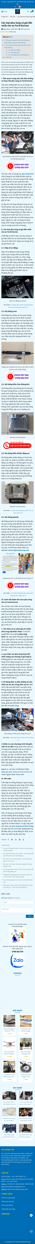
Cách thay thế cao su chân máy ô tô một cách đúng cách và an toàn (25, 1120)
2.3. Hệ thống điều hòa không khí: (18, 55)
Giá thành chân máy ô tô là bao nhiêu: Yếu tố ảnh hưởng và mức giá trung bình (26, 1136)
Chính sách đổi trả (7, 1205)
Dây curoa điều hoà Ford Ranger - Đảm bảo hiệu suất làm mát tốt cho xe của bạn (9, 1053)
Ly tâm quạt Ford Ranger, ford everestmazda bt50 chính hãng (25, 1076)
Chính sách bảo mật (7, 1201)
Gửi (30, 916)
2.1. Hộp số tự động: (14, 50)
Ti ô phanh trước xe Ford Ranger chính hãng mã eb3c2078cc (26, 1030)
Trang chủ (4, 16)
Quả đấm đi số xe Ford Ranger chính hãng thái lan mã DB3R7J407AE (9, 1076)
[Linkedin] (15, 839)
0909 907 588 (22, 2)
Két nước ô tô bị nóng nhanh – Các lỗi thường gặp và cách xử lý (17, 860)
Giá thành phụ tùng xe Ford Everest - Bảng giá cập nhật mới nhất (9, 1120)
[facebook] (15, 6)
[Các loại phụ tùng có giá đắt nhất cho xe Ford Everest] (17, 11)
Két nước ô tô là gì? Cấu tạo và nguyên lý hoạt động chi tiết (17, 865)
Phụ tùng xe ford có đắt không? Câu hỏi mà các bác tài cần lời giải (9, 1103)
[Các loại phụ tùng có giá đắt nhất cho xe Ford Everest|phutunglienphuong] (8, 839)
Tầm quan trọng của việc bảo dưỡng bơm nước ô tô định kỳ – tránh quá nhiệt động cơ (18, 886)
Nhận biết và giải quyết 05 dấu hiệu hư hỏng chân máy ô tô (9, 1136)
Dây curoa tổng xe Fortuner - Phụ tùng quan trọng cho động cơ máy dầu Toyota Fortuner (9, 1030)
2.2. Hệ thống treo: (14, 52)
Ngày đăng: (6, 29)
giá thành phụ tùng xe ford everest (22, 737)
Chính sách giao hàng (8, 1198)
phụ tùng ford (27, 174)
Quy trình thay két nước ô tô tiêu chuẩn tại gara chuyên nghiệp (18, 849)
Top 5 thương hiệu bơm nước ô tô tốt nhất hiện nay (18, 881)
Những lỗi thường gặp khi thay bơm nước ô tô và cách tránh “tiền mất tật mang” (17, 876)
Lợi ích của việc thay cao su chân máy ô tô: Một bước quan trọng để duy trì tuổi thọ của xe (25, 1103)
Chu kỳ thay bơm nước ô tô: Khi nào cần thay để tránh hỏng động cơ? (18, 870)
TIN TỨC (12, 16)
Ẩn (11, 37)
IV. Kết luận (7, 57)
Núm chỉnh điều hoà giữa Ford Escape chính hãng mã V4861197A (26, 1053)
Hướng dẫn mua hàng (8, 1209)
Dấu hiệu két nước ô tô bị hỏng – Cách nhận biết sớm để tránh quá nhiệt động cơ (18, 855)
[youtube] (20, 6)
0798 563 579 (12, 2)
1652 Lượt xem (25, 29)
